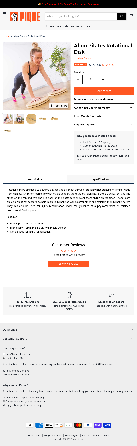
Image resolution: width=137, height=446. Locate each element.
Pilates (96, 435)
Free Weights (72, 435)
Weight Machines (53, 435)
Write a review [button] (68, 264)
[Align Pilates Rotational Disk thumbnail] (7, 118)
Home (6, 36)
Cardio (85, 435)
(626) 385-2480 (83, 26)
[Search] (121, 16)
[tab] (35, 179)
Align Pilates (84, 58)
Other (106, 435)
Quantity (79, 72)
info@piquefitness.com (19, 354)
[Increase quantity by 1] (103, 79)
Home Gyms (34, 435)
